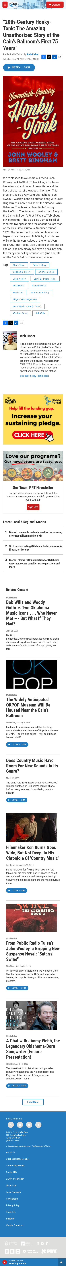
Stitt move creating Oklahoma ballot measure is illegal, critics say (35, 548)
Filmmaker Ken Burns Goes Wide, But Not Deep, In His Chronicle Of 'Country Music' (32, 853)
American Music (46, 272)
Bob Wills (40, 313)
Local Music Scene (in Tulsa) (27, 306)
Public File (11, 1212)
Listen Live (11, 1185)
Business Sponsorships (17, 1159)
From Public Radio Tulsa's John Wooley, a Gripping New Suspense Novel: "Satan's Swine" (33, 951)
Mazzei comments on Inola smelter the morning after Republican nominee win (35, 534)
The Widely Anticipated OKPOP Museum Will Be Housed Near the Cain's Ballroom (28, 707)
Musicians (18, 292)
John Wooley (19, 279)
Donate (56, 4)
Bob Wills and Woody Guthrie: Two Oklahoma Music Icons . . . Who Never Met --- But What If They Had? (31, 613)
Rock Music (18, 285)
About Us (10, 1152)
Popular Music (39, 285)
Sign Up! (33, 507)
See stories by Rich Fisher (34, 375)
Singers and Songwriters (25, 299)
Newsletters (12, 1199)
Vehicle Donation (14, 1225)
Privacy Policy (12, 1205)
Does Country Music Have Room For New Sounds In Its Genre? (32, 766)
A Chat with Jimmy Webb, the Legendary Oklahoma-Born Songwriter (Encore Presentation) (33, 1049)
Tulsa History (39, 265)
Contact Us (11, 1172)
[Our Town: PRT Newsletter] (33, 466)
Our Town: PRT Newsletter (33, 487)
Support (10, 1219)
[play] (5, 1262)
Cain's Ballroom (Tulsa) (45, 279)
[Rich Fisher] (10, 340)
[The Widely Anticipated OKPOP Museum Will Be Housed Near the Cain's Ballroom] (31, 674)
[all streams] (62, 1262)
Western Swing (20, 313)
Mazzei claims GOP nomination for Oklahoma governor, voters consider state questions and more (34, 563)
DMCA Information (15, 1179)
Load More (33, 1102)
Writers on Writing (40, 292)
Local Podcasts (13, 1192)
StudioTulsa (19, 265)
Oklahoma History (22, 272)
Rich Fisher (33, 54)
